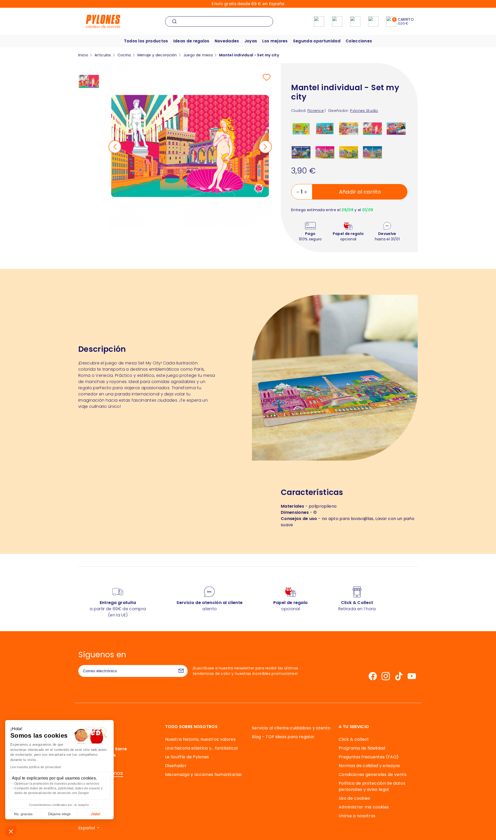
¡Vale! (95, 814)
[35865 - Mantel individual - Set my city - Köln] (325, 128)
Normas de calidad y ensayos (369, 766)
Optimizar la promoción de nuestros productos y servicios (56, 783)
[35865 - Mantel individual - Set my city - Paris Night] (301, 152)
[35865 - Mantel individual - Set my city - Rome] (349, 128)
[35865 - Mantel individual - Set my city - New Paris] (372, 152)
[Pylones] (103, 21)
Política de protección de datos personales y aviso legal (372, 786)
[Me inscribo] (181, 671)
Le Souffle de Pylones (187, 757)
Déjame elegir (59, 814)
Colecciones (359, 41)
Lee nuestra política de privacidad (35, 767)
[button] (11, 831)
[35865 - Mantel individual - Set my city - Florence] (372, 128)
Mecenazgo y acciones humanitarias (203, 774)
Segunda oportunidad (316, 41)
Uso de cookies (354, 798)
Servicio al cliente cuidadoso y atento (291, 728)
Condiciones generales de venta (373, 774)
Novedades (227, 41)
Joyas (250, 41)
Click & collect (354, 739)
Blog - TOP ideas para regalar (283, 737)
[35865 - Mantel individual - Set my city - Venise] (396, 128)
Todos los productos (146, 41)
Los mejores (275, 41)
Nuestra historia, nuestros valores (200, 739)
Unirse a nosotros (357, 816)
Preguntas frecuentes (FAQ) (369, 757)
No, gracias (23, 814)
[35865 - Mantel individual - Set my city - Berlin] (301, 128)
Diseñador (176, 766)
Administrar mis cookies (364, 807)
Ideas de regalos (191, 41)
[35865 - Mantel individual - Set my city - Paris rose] (325, 152)
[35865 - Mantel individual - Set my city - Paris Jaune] (349, 152)
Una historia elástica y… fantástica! (201, 748)
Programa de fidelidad (362, 748)
